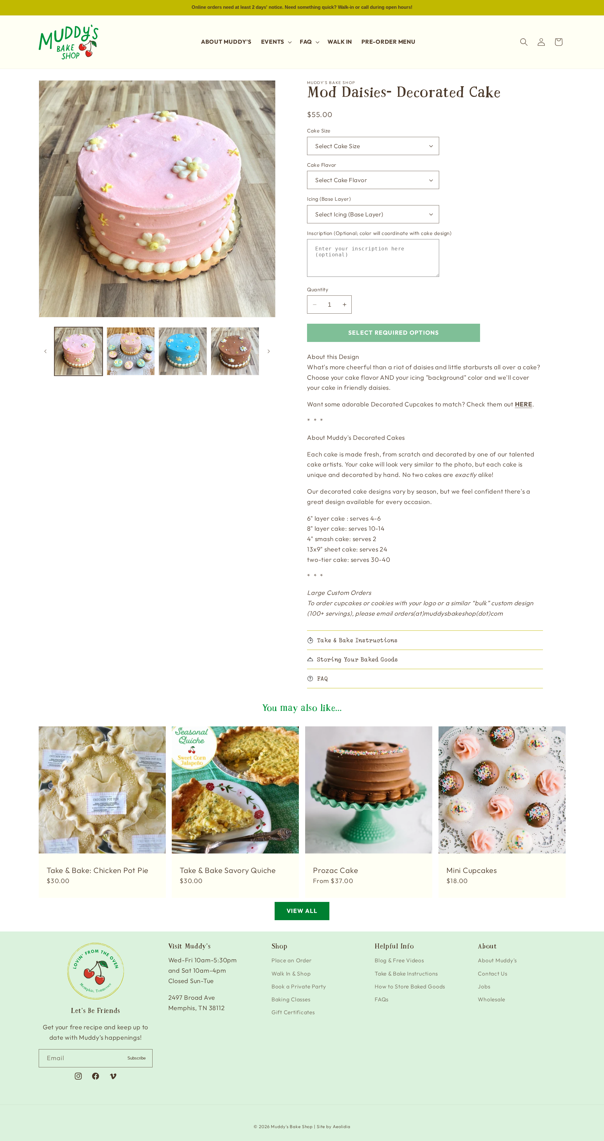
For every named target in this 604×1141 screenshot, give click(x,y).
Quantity (317, 289)
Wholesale (491, 999)
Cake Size (319, 130)
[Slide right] (269, 351)
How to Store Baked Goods (410, 986)
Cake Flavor (322, 165)
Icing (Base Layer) (329, 199)
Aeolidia (341, 1126)
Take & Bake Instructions (406, 973)
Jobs (484, 986)
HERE (523, 404)
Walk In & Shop (291, 973)
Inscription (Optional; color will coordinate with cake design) (379, 233)
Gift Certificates (293, 1012)
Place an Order (291, 960)
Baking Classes (290, 999)
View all (302, 910)
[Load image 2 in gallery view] (131, 351)
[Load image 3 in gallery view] (183, 351)
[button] (275, 42)
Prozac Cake (335, 870)
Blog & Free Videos (399, 960)
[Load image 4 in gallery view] (235, 351)
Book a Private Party (298, 986)
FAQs (382, 999)
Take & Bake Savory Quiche (228, 870)
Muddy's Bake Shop (292, 1126)
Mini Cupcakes (471, 870)
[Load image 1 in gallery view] (78, 351)
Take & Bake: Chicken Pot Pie (97, 870)
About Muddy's (497, 960)
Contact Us (492, 973)
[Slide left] (46, 351)
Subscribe (136, 1058)
